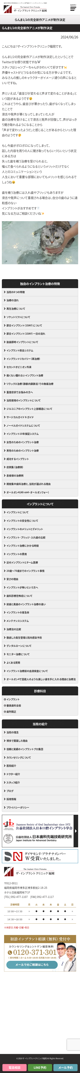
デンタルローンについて (19, 645)
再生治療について (16, 308)
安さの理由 (12, 579)
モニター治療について (18, 654)
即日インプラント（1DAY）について (24, 325)
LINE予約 (40, 1067)
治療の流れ (13, 300)
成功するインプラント (18, 459)
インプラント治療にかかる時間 (23, 545)
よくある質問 (13, 662)
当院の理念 (13, 732)
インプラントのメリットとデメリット (25, 529)
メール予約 (65, 1067)
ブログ (10, 791)
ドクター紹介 (13, 774)
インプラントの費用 (17, 554)
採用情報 (11, 799)
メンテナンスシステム (18, 620)
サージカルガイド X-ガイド (20, 417)
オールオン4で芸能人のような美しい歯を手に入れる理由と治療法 (41, 679)
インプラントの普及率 (18, 612)
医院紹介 (11, 765)
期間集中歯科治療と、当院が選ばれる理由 (29, 484)
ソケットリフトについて (18, 317)
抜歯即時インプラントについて (22, 342)
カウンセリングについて (19, 757)
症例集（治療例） (15, 467)
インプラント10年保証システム (23, 433)
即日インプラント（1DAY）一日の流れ (26, 333)
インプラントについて (17, 512)
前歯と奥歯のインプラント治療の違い (26, 604)
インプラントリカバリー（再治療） (24, 358)
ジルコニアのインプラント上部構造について (29, 408)
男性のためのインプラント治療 (23, 450)
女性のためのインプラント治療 (23, 442)
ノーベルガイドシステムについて (23, 425)
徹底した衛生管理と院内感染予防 (24, 637)
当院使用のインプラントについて (24, 400)
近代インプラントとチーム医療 (22, 562)
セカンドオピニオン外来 (19, 367)
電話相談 (14, 1067)
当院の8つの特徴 (16, 292)
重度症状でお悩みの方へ (20, 392)
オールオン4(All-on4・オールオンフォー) (28, 492)
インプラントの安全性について (22, 520)
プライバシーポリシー (18, 807)
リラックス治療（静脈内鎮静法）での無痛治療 (30, 383)
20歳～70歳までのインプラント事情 (25, 570)
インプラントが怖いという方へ (22, 587)
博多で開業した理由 (17, 740)
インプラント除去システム (20, 350)
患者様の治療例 (15, 475)
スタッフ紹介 (13, 782)
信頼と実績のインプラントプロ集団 (25, 749)
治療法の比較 (14, 629)
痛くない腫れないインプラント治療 (25, 375)
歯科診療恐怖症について (19, 595)
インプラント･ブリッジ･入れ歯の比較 (26, 537)
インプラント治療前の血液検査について (27, 671)
